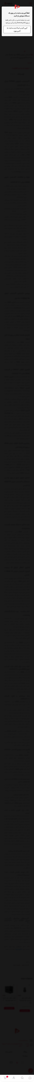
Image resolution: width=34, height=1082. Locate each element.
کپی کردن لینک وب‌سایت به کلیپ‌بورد (17, 29)
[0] (4, 1078)
